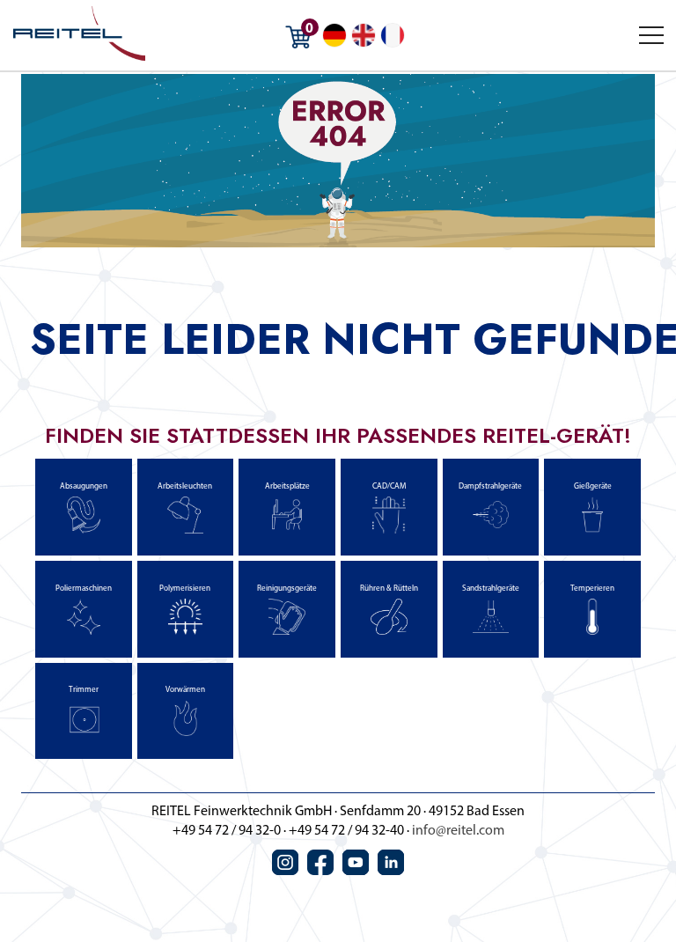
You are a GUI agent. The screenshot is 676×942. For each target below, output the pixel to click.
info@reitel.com (458, 831)
